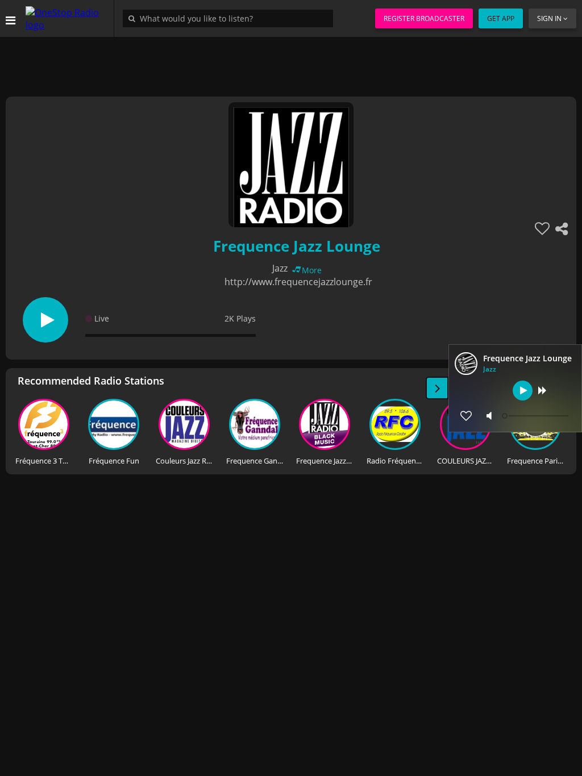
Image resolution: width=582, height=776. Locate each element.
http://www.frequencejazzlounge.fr (298, 282)
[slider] (536, 415)
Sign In (549, 18)
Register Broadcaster (424, 18)
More (312, 270)
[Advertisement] (291, 62)
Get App (500, 18)
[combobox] (230, 18)
